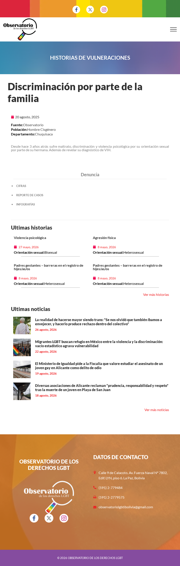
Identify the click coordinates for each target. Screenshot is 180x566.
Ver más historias (156, 294)
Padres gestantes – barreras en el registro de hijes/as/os (48, 267)
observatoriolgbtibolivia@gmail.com (126, 507)
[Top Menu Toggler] (173, 29)
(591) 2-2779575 (111, 497)
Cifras (21, 186)
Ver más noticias (156, 410)
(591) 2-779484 (110, 487)
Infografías (25, 204)
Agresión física (104, 237)
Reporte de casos (29, 195)
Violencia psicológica (30, 237)
